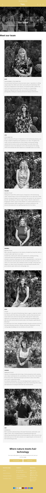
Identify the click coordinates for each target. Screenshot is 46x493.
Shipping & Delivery (7, 475)
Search (4, 470)
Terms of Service (6, 473)
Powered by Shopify (26, 490)
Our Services (16, 460)
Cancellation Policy (7, 478)
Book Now (29, 460)
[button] (2, 4)
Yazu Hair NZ (21, 490)
